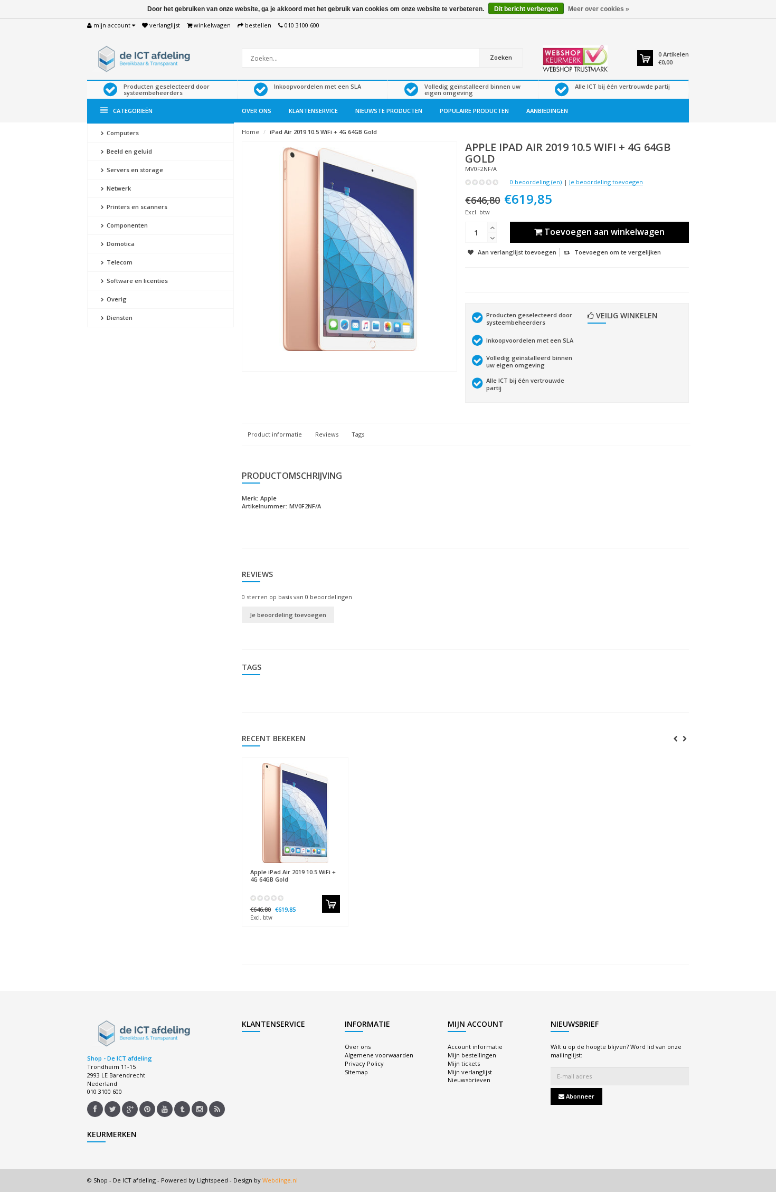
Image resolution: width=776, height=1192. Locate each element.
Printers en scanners (136, 207)
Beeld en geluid (128, 151)
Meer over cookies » (598, 9)
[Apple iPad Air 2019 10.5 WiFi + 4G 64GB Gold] (295, 813)
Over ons (256, 111)
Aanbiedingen (547, 111)
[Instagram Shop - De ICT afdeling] (199, 1109)
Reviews (326, 434)
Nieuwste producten (388, 111)
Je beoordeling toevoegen (606, 182)
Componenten (126, 225)
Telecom (119, 262)
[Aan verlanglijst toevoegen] (315, 867)
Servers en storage (134, 170)
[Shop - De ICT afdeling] (142, 58)
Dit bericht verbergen (526, 9)
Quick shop (272, 867)
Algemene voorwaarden (379, 1055)
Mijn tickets (464, 1063)
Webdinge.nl (280, 1180)
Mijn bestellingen (472, 1055)
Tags (358, 434)
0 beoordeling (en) (536, 182)
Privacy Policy (364, 1063)
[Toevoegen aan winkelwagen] (331, 904)
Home (250, 132)
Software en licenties (136, 281)
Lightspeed (212, 1180)
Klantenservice (313, 111)
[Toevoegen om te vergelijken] (335, 867)
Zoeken (501, 57)
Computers (122, 133)
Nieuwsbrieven (469, 1080)
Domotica (120, 244)
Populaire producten (474, 111)
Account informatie (475, 1047)
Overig (116, 299)
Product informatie (275, 434)
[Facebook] (95, 1109)
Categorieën (133, 111)
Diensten (119, 317)
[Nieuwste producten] (217, 1109)
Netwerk (118, 188)
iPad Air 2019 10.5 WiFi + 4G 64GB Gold (323, 132)
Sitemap (356, 1072)
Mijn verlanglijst (470, 1072)
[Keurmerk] (575, 58)
